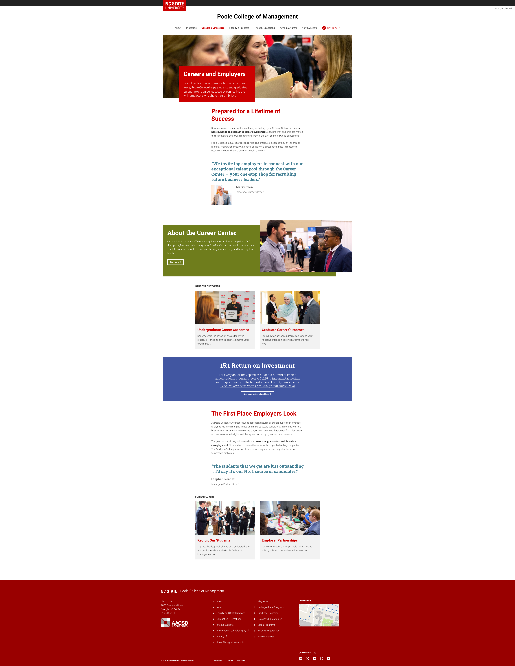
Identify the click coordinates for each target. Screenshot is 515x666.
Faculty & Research (239, 27)
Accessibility (218, 660)
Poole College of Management (257, 16)
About (178, 27)
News (219, 607)
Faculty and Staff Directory (230, 613)
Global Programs (266, 624)
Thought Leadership (264, 27)
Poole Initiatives (266, 636)
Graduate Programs (268, 613)
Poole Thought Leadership (230, 642)
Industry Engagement (269, 630)
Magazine (263, 601)
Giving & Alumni (288, 27)
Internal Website (224, 624)
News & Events (309, 27)
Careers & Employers (212, 27)
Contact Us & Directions (228, 618)
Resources (241, 660)
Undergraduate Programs (271, 607)
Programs (191, 27)
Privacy (230, 660)
